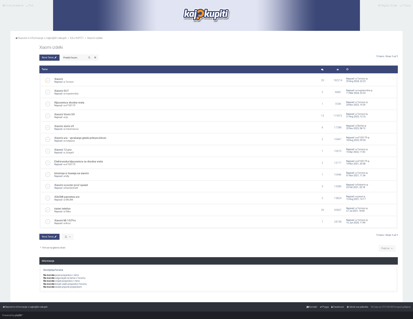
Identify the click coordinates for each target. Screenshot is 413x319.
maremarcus (72, 129)
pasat (360, 196)
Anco (68, 223)
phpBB (18, 315)
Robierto (361, 184)
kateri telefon (62, 208)
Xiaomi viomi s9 (64, 126)
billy (67, 176)
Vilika (68, 211)
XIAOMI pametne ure (66, 196)
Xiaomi (58, 79)
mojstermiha (71, 93)
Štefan (360, 125)
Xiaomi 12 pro (63, 149)
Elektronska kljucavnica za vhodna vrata (78, 161)
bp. (66, 117)
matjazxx (70, 140)
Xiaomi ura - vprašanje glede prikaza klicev (80, 137)
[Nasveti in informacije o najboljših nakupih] (207, 15)
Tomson (69, 82)
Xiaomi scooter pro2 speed (71, 185)
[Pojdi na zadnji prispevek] (367, 78)
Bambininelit (71, 188)
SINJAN (69, 199)
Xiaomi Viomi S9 (64, 114)
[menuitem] (30, 5)
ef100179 (70, 105)
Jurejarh (69, 152)
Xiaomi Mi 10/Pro (65, 220)
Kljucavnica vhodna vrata (69, 102)
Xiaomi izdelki (51, 47)
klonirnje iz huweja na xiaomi (71, 173)
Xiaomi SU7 (61, 90)
